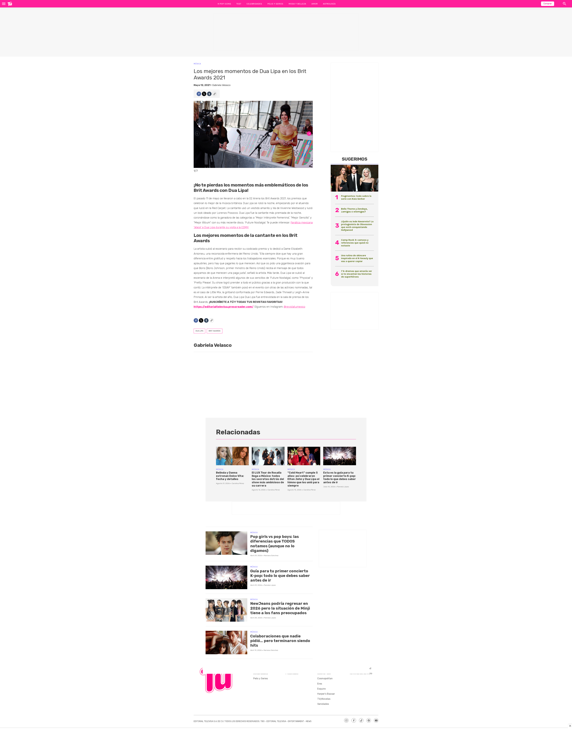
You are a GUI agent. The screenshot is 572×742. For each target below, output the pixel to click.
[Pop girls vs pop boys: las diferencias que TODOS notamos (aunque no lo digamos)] (226, 543)
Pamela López (343, 487)
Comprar (547, 3)
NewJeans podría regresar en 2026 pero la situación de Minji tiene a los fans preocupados (280, 608)
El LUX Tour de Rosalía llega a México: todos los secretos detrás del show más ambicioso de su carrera (268, 479)
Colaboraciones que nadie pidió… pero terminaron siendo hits (280, 641)
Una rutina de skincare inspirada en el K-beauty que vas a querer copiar (357, 258)
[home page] (9, 3)
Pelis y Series (275, 3)
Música (197, 64)
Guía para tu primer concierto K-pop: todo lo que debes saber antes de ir (280, 576)
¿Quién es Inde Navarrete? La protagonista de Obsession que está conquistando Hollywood (357, 225)
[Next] (309, 133)
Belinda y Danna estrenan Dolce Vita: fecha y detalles (230, 476)
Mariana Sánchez (271, 555)
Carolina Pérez (238, 483)
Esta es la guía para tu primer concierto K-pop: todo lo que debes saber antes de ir (339, 477)
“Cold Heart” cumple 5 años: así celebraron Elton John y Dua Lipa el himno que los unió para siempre (303, 479)
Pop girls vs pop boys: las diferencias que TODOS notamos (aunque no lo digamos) (274, 543)
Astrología (329, 3)
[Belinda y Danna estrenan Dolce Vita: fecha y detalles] (232, 456)
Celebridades (254, 3)
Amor (314, 3)
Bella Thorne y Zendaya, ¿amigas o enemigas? (354, 210)
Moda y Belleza (297, 3)
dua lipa (199, 331)
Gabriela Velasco (221, 85)
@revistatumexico (294, 306)
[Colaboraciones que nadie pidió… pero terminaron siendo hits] (226, 642)
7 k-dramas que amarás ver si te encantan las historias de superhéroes (356, 274)
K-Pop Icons (224, 3)
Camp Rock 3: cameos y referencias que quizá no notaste (355, 242)
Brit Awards (214, 331)
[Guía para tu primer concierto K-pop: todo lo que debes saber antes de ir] (226, 577)
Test (238, 3)
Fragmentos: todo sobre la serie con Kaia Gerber (356, 197)
